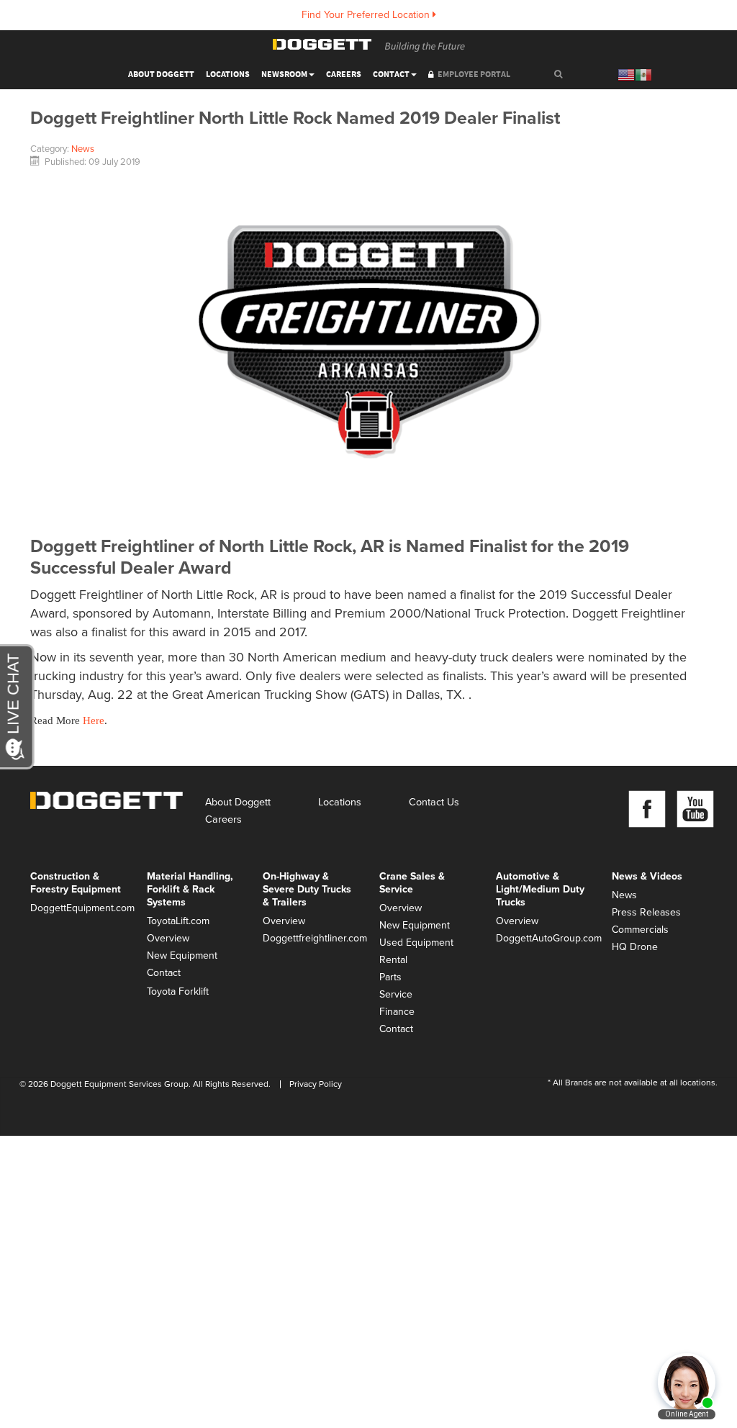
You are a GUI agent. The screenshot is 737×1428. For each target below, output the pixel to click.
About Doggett (238, 802)
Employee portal (474, 74)
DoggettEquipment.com (77, 908)
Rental (393, 960)
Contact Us (434, 802)
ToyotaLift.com (178, 921)
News (82, 149)
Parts (390, 977)
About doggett (161, 75)
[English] (626, 74)
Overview (168, 938)
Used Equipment (416, 942)
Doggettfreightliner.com (310, 938)
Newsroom (284, 75)
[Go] (558, 75)
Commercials (640, 929)
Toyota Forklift (178, 991)
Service (395, 994)
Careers (343, 75)
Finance (397, 1012)
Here (93, 720)
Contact (391, 75)
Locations (228, 75)
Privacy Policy (315, 1084)
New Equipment (182, 955)
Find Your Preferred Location (367, 15)
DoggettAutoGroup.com (543, 938)
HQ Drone (635, 947)
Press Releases (646, 912)
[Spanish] (643, 74)
